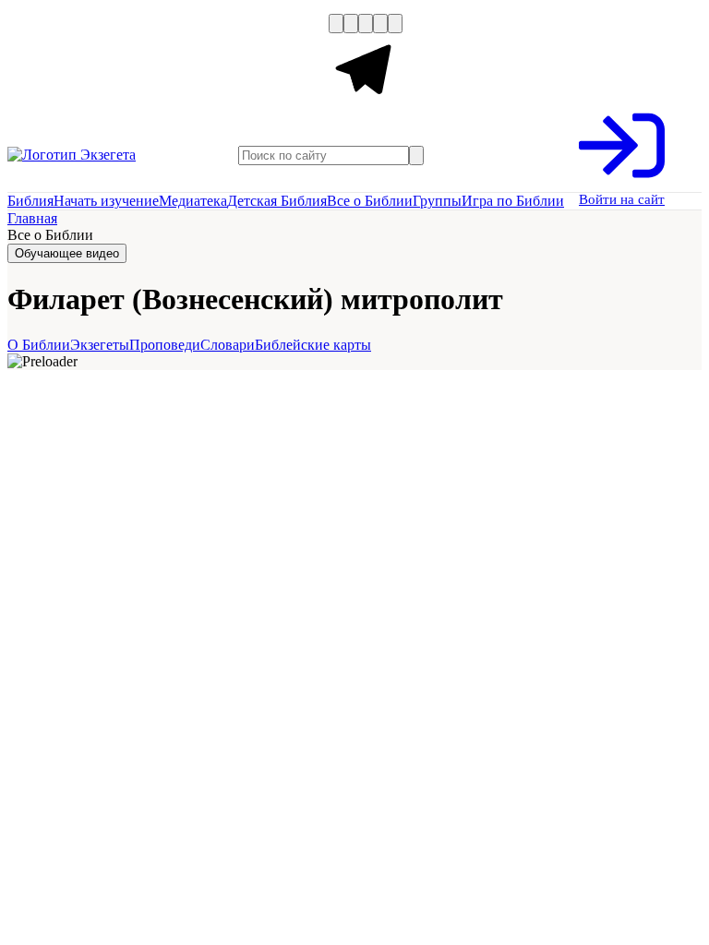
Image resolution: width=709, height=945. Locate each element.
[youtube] (365, 23)
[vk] (336, 23)
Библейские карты (313, 345)
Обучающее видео (67, 253)
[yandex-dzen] (380, 23)
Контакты (295, 62)
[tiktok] (395, 23)
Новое (111, 62)
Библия (30, 201)
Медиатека (193, 201)
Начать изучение (106, 201)
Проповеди (164, 345)
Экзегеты (99, 345)
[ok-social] (350, 23)
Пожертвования (197, 62)
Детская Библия (277, 201)
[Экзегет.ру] (99, 155)
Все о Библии (370, 201)
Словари (227, 345)
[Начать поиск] (416, 155)
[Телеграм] (366, 102)
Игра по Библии (513, 201)
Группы (437, 201)
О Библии (38, 345)
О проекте (43, 62)
